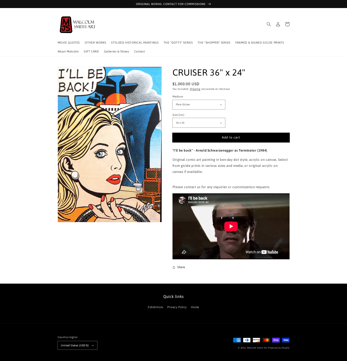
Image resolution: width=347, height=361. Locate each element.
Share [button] (181, 267)
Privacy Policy (177, 307)
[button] (269, 24)
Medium (177, 96)
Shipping (195, 89)
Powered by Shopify (278, 348)
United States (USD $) (75, 345)
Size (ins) (178, 114)
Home (195, 307)
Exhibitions (155, 307)
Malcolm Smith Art (257, 348)
